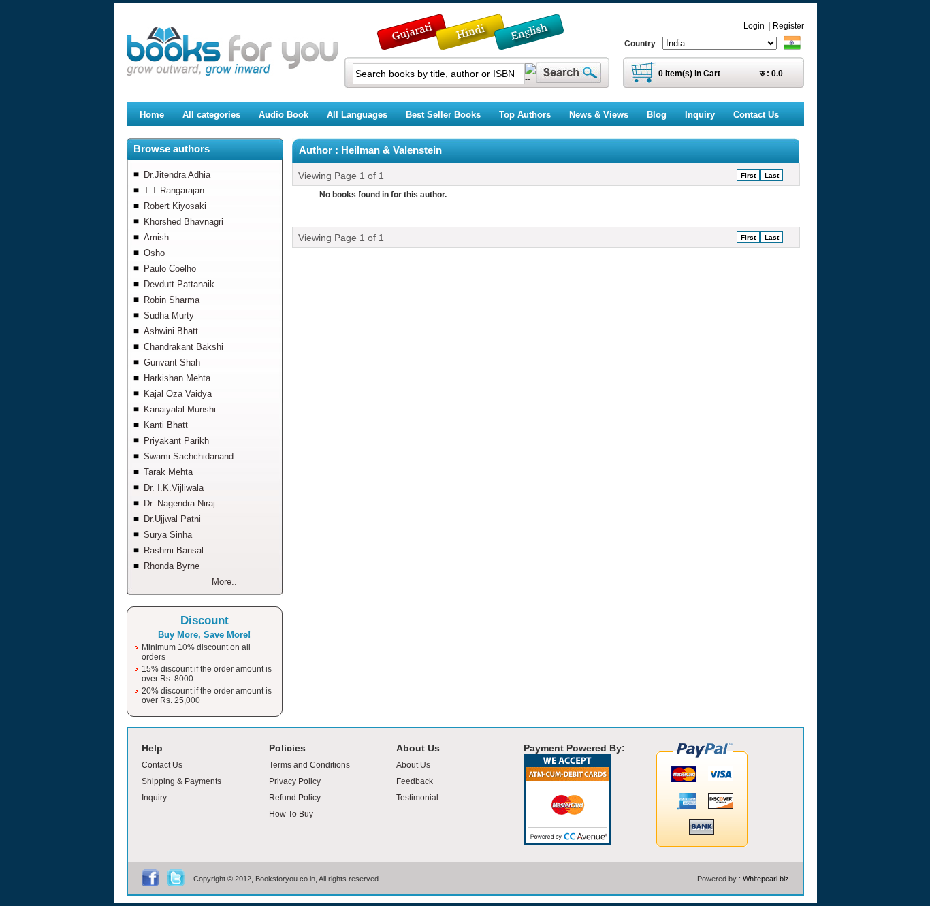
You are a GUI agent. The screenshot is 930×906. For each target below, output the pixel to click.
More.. (224, 582)
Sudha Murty (169, 315)
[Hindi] (479, 44)
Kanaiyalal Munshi (180, 409)
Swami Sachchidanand (189, 456)
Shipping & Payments (181, 781)
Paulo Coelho (170, 268)
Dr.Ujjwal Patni (172, 519)
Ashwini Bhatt (171, 331)
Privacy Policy (295, 781)
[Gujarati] (413, 44)
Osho (154, 253)
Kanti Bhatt (166, 425)
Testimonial (417, 798)
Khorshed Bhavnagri (183, 221)
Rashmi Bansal (174, 550)
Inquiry (154, 798)
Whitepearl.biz (766, 879)
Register (788, 26)
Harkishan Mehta (177, 378)
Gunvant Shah (172, 362)
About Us (413, 765)
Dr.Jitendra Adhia (177, 174)
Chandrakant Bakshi (183, 347)
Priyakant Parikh (176, 441)
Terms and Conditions (309, 765)
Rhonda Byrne (171, 566)
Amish (156, 237)
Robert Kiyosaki (175, 206)
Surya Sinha (168, 535)
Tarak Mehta (168, 472)
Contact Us (162, 765)
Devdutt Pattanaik (179, 284)
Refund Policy (295, 798)
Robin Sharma (171, 300)
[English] (536, 44)
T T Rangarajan (174, 190)
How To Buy (291, 814)
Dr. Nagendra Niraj (179, 503)
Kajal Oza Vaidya (178, 394)
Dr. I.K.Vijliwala (174, 488)
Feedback (414, 781)
